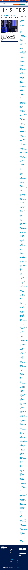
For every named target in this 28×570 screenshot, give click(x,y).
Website (20, 516)
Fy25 (20, 251)
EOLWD (20, 222)
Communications (21, 141)
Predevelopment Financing (23, 424)
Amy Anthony (21, 65)
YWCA (20, 537)
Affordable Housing (22, 20)
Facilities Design (21, 235)
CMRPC (20, 128)
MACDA (20, 345)
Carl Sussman (21, 93)
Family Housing (21, 239)
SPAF (20, 466)
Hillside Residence (22, 272)
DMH (20, 189)
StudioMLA (21, 473)
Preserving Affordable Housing (23, 425)
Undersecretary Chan (22, 499)
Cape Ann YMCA (21, 90)
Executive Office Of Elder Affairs (23, 228)
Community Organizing (22, 157)
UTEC (20, 503)
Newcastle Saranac (22, 395)
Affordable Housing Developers (23, 55)
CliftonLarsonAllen (22, 127)
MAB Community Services (22, 343)
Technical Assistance (22, 479)
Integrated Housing (22, 303)
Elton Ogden (21, 215)
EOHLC (20, 220)
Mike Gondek (21, 378)
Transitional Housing (22, 496)
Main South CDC (21, 348)
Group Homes (21, 262)
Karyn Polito (21, 318)
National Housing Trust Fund (23, 385)
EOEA (20, 218)
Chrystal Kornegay (22, 115)
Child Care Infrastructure (22, 110)
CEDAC (20, 21)
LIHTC (20, 332)
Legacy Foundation (22, 325)
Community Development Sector (23, 152)
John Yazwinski (21, 315)
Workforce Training (22, 533)
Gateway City (21, 253)
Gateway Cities (21, 252)
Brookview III (21, 84)
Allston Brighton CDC (22, 61)
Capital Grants (21, 91)
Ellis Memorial (21, 214)
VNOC (20, 513)
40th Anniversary (21, 38)
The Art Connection (17, 567)
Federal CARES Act (22, 243)
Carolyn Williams (21, 94)
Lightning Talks (21, 331)
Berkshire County (21, 70)
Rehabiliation (21, 435)
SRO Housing (21, 467)
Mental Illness (21, 375)
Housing (20, 24)
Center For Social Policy (22, 103)
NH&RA (20, 396)
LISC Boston (21, 336)
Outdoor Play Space (22, 410)
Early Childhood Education (22, 195)
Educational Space (22, 207)
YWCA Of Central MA (22, 538)
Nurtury (20, 404)
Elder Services (21, 212)
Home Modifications (22, 281)
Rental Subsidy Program (22, 437)
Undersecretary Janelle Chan (23, 500)
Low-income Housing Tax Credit (23, 340)
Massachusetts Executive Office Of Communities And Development (23, 361)
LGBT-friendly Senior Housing (23, 327)
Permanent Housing (22, 415)
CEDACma (12, 550)
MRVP (20, 382)
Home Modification (22, 279)
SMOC (20, 462)
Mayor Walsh (21, 371)
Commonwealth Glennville (22, 137)
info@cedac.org (11, 549)
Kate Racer (21, 319)
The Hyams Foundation (22, 485)
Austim (20, 68)
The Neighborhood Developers (23, 487)
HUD (20, 298)
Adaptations (21, 48)
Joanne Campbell (21, 312)
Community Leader (22, 156)
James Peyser (21, 307)
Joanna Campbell (22, 311)
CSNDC (20, 169)
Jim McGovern (21, 310)
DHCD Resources (21, 185)
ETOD (20, 227)
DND (20, 191)
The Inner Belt (21, 486)
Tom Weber (21, 492)
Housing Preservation (22, 25)
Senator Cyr (21, 454)
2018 (20, 32)
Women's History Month (22, 521)
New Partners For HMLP (22, 394)
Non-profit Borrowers (22, 398)
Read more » (2, 40)
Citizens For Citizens (22, 119)
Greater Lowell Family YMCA (23, 261)
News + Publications (13, 563)
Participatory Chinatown (22, 411)
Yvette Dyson (21, 536)
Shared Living (21, 456)
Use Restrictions (21, 502)
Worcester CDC (21, 524)
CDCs (20, 98)
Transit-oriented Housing (22, 495)
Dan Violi (21, 172)
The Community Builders (22, 483)
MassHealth (21, 368)
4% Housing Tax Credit (22, 36)
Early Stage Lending (22, 202)
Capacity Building (21, 89)
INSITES (20, 302)
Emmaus (21, 216)
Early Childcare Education (22, 194)
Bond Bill (21, 80)
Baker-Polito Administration (23, 69)
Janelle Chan (21, 308)
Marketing (21, 349)
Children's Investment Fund (23, 114)
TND (20, 490)
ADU (20, 49)
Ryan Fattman (21, 444)
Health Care (21, 268)
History (20, 273)
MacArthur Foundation (22, 344)
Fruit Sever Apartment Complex (23, 247)
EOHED (20, 219)
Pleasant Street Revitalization (23, 420)
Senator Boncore (21, 453)
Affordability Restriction (22, 51)
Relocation (21, 436)
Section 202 (21, 452)
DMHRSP (21, 190)
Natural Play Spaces (22, 387)
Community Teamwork (22, 162)
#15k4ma (21, 31)
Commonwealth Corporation (23, 136)
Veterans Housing (22, 508)
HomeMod (21, 23)
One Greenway (21, 407)
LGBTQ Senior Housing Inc (22, 328)
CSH (20, 168)
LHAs (20, 329)
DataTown (21, 173)
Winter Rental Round (22, 520)
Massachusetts (21, 353)
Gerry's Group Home (22, 254)
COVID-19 (21, 166)
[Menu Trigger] (26, 3)
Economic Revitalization (22, 206)
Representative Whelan (22, 440)
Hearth (20, 269)
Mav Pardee (21, 370)
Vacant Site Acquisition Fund (23, 504)
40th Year (21, 39)
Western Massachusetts (22, 519)
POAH (20, 421)
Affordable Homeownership (23, 52)
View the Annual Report (22, 0)
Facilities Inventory (22, 236)
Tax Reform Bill (21, 478)
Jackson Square (21, 306)
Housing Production (22, 295)
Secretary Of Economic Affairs (23, 450)
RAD (20, 432)
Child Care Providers (22, 111)
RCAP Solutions (21, 433)
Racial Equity (21, 431)
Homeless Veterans (22, 282)
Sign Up (20, 555)
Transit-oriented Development (23, 494)
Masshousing (21, 369)
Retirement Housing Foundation (23, 441)
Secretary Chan (21, 448)
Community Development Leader (23, 149)
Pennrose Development (22, 414)
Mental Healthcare (22, 374)
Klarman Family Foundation (23, 320)
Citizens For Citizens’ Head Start (23, 120)
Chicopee (21, 107)
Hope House (21, 285)
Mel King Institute (21, 373)
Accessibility (21, 40)
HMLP (20, 274)
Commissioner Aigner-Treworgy (23, 131)
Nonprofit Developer (22, 400)
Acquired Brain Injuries (22, 45)
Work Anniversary (22, 531)
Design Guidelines (22, 182)
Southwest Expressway (22, 465)
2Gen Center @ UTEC (22, 34)
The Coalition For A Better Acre (23, 481)
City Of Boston (21, 123)
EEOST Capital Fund (22, 210)
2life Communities (22, 35)
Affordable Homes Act (22, 53)
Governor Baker (21, 256)
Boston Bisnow (21, 82)
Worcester (21, 523)
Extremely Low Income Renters (23, 232)
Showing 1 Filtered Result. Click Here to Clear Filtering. (8, 15)
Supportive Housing (22, 475)
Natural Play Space (22, 386)
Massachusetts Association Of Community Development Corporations (23, 357)
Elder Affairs (21, 211)
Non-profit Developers (22, 399)
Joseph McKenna (21, 316)
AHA (20, 60)
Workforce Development (22, 532)
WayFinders (21, 515)
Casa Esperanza (21, 95)
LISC (20, 335)
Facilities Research (22, 237)
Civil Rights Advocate (22, 124)
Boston (20, 81)
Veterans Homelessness (22, 507)
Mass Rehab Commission (22, 352)
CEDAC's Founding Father (22, 101)
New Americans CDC (22, 391)
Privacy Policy (14, 568)
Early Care (21, 193)
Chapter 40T (21, 106)
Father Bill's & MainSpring (22, 240)
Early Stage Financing (22, 201)
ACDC (20, 44)
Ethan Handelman (22, 226)
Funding (20, 249)
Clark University (21, 126)
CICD (20, 116)
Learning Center (21, 324)
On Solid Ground (21, 406)
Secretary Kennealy (22, 449)
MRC (20, 381)
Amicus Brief (21, 64)
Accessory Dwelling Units (22, 43)
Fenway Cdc (21, 244)
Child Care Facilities (22, 109)
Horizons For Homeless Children (23, 286)
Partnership (21, 412)
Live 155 (20, 337)
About (11, 560)
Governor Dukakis (22, 258)
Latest (20, 323)
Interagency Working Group (23, 304)
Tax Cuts (21, 477)
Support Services (21, 474)
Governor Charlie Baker (22, 257)
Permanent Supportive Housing (23, 416)
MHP (20, 377)
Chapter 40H (21, 105)
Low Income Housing (22, 339)
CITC (20, 118)
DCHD (20, 174)
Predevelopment (21, 423)
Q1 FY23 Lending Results (22, 429)
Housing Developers (22, 291)
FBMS (20, 241)
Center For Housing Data (22, 102)
